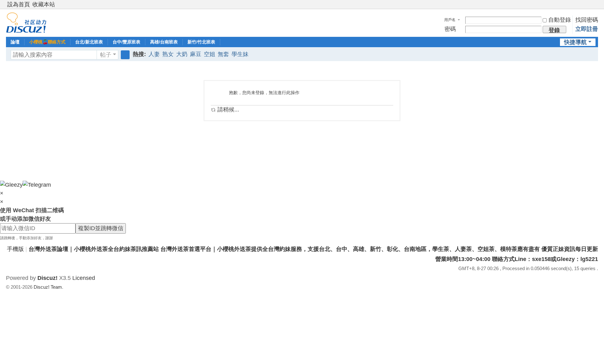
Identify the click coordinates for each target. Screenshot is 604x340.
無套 (223, 54)
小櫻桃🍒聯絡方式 (47, 41)
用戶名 (450, 20)
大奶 (181, 54)
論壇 (15, 41)
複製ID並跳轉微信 (100, 228)
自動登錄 (559, 20)
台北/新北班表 (89, 41)
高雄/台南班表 (164, 41)
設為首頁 (18, 4)
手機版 (15, 249)
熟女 (168, 54)
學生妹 (240, 54)
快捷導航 (575, 42)
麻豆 (195, 54)
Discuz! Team (48, 287)
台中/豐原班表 (126, 41)
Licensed (83, 278)
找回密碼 (586, 20)
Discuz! (47, 278)
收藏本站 (43, 4)
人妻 (154, 54)
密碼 (450, 29)
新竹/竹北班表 (201, 41)
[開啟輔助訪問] (589, 4)
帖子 (105, 55)
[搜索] (125, 54)
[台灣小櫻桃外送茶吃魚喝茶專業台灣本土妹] (26, 22)
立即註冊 (586, 29)
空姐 (209, 54)
